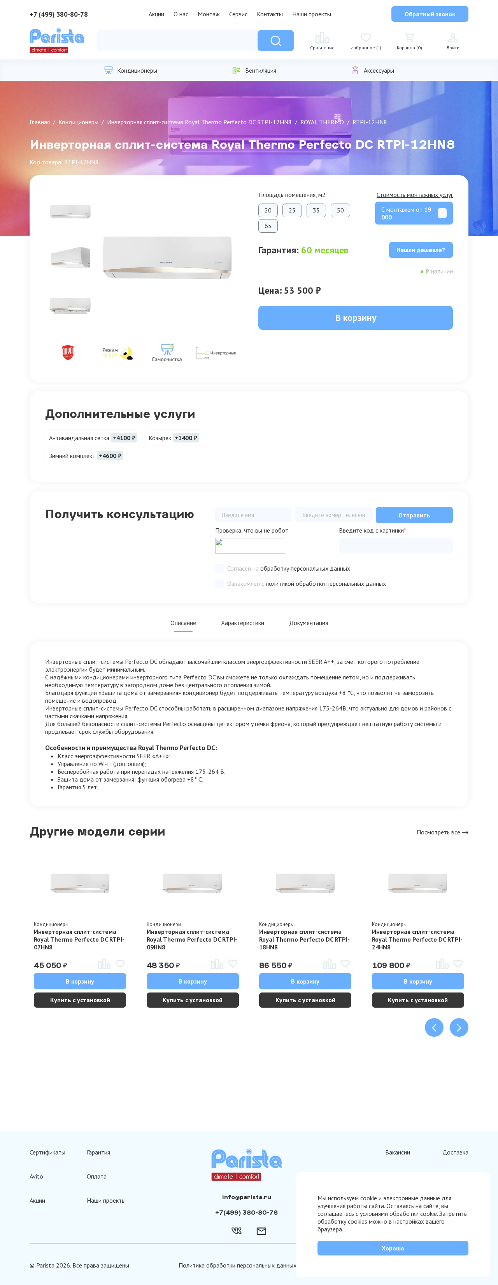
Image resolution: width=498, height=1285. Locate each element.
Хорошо (393, 1248)
